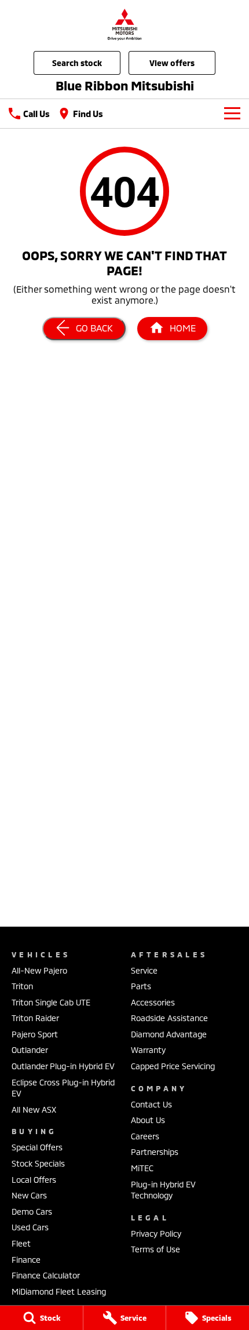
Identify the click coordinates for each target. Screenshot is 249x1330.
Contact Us (151, 1104)
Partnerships (154, 1152)
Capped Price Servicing (173, 1066)
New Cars (29, 1195)
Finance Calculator (46, 1275)
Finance (26, 1260)
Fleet (21, 1243)
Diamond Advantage (169, 1034)
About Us (148, 1120)
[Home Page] (124, 24)
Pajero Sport (35, 1034)
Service (144, 970)
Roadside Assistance (169, 1018)
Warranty (148, 1050)
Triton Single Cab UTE (51, 1002)
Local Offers (34, 1180)
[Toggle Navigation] (232, 113)
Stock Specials (38, 1163)
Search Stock (77, 63)
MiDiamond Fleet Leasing (59, 1291)
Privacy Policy (156, 1233)
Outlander (30, 1050)
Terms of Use (155, 1249)
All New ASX (34, 1109)
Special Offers (37, 1147)
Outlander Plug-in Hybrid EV (63, 1066)
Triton (22, 986)
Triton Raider (35, 1018)
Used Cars (30, 1227)
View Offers (172, 63)
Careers (145, 1136)
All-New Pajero (39, 970)
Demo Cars (32, 1211)
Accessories (153, 1002)
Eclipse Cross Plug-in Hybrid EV (63, 1088)
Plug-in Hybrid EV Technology (163, 1190)
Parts (141, 986)
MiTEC (142, 1168)
